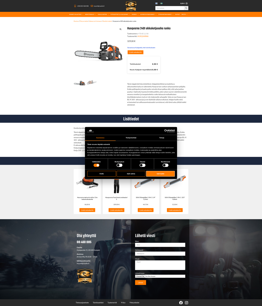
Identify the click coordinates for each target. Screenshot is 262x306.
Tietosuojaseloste (82, 303)
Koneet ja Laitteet (75, 14)
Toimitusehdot (98, 303)
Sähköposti (139, 250)
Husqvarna (143, 36)
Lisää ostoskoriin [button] (87, 210)
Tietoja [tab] (161, 138)
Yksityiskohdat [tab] (131, 138)
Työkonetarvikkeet (165, 14)
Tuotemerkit (112, 303)
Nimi (137, 241)
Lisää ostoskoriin (135, 52)
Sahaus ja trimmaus (95, 21)
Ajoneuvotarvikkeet (147, 14)
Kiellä (102, 173)
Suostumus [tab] (100, 138)
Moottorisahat (107, 21)
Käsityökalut (89, 14)
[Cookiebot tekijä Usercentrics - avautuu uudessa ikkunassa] (166, 130)
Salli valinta (131, 173)
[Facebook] (181, 302)
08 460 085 (84, 242)
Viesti (137, 259)
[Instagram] (186, 302)
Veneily (134, 14)
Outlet (177, 14)
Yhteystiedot (134, 303)
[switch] (119, 165)
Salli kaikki (160, 173)
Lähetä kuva (139, 273)
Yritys (183, 14)
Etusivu (76, 21)
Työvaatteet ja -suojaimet (119, 14)
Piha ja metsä (102, 14)
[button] (120, 29)
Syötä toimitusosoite (140, 77)
